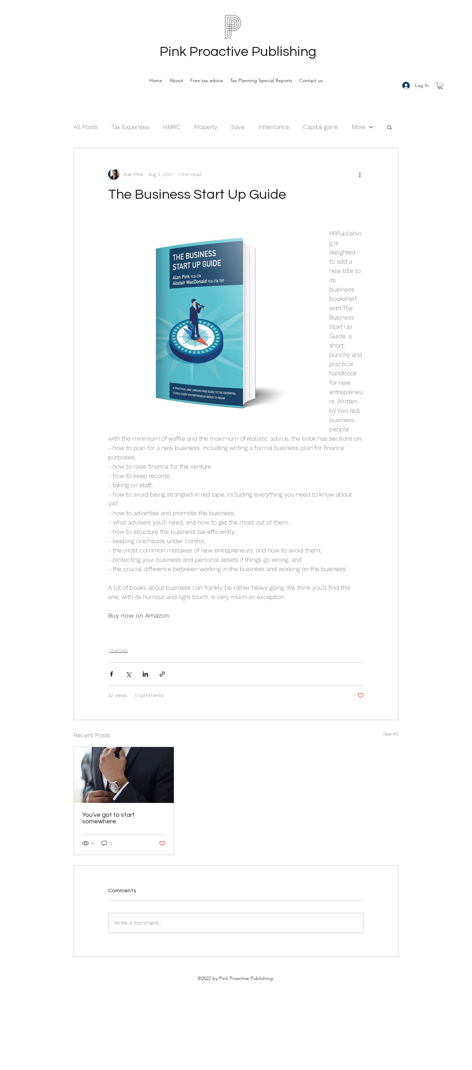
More (358, 126)
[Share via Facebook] (111, 674)
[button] (440, 85)
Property (205, 126)
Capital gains (320, 126)
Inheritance (273, 126)
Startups (119, 650)
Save (238, 126)
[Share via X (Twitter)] (128, 674)
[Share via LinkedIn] (145, 674)
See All (390, 734)
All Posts (85, 126)
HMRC (171, 126)
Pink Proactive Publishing (238, 52)
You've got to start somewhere (108, 818)
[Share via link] (162, 674)
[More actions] (360, 174)
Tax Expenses (130, 126)
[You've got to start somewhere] (124, 775)
